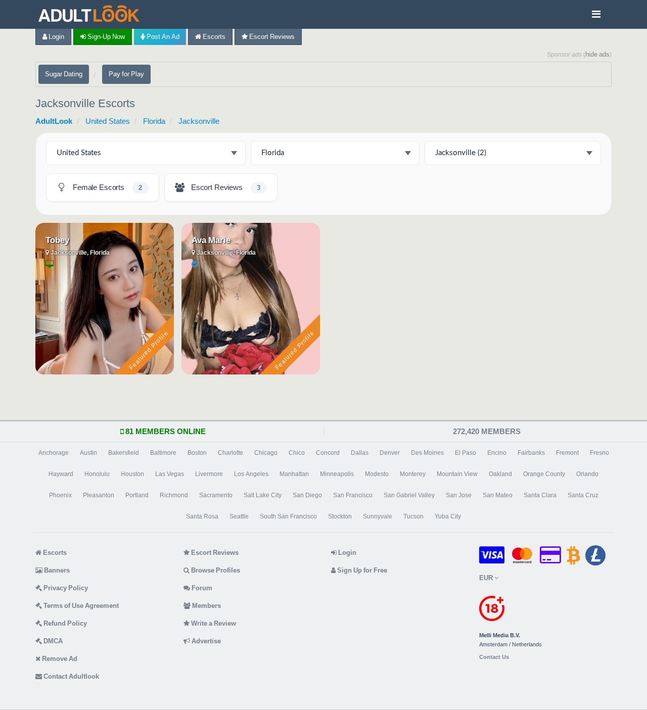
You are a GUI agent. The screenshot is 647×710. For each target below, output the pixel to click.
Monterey (413, 474)
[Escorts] (91, 14)
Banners (56, 570)
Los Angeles (251, 474)
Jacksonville (198, 121)
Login (55, 36)
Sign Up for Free (361, 570)
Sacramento (216, 495)
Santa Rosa (202, 516)
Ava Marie (211, 240)
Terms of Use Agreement (80, 605)
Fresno (599, 453)
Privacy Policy (65, 588)
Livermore (209, 474)
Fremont (567, 453)
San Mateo (498, 495)
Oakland (500, 474)
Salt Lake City (263, 495)
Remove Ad (58, 658)
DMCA (52, 641)
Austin (88, 453)
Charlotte (230, 453)
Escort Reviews (271, 36)
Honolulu (97, 474)
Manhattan (294, 474)
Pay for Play (126, 74)
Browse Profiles (215, 570)
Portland (137, 495)
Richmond (174, 495)
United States (107, 121)
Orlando (587, 474)
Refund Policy (64, 623)
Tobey (57, 240)
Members (206, 605)
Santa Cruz (583, 495)
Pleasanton (98, 495)
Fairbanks (531, 453)
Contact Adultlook (70, 676)
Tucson (413, 516)
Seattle (239, 516)
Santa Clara (540, 495)
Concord (328, 453)
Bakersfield (123, 453)
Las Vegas (169, 474)
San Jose (459, 495)
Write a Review (213, 623)
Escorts (213, 36)
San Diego (307, 495)
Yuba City (448, 516)
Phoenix (60, 495)
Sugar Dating (63, 74)
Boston (197, 453)
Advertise (205, 641)
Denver (390, 453)
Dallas (359, 453)
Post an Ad (162, 36)
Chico (297, 453)
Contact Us (494, 657)
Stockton (340, 516)
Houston (132, 474)
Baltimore (163, 453)
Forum (201, 588)
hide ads (597, 54)
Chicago (266, 453)
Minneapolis (337, 474)
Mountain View (457, 474)
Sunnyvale (377, 516)
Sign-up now (105, 36)
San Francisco (353, 495)
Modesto (377, 474)
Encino (496, 453)
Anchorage (53, 453)
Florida (154, 121)
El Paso (465, 453)
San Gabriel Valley (409, 495)
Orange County (544, 474)
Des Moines (427, 453)
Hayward (61, 474)
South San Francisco (288, 516)
